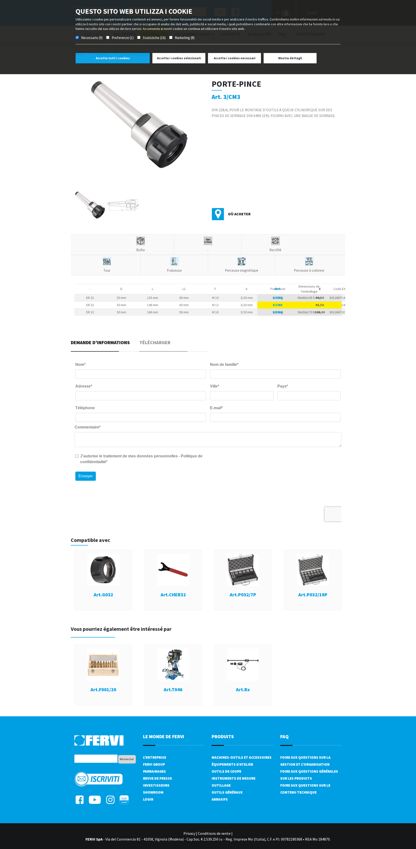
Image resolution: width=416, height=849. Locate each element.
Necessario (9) (92, 37)
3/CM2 (278, 298)
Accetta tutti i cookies (113, 58)
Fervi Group (154, 764)
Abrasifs (220, 799)
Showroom (153, 792)
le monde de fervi (163, 736)
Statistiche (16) (154, 37)
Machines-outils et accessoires (242, 757)
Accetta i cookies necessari (234, 58)
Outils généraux (227, 792)
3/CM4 (278, 312)
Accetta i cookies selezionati (179, 58)
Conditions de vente (214, 833)
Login (148, 799)
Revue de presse (157, 778)
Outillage (221, 785)
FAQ (284, 736)
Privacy (189, 833)
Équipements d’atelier (232, 764)
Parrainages (154, 771)
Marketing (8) (185, 37)
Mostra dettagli (290, 58)
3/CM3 (278, 305)
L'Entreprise (154, 757)
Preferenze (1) (123, 37)
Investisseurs (156, 785)
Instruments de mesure (233, 778)
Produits (223, 736)
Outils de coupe (226, 771)
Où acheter (239, 213)
